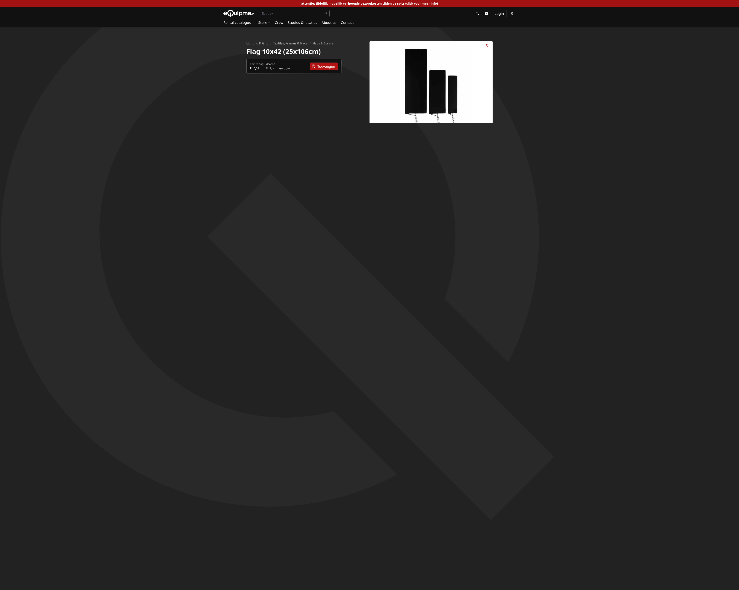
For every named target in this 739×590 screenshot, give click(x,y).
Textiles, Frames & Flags (290, 43)
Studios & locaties (302, 22)
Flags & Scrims (323, 43)
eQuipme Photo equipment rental (239, 13)
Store (262, 22)
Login (499, 13)
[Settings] (511, 13)
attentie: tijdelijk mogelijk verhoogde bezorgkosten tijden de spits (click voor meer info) (369, 3)
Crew (279, 22)
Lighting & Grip (257, 43)
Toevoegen (326, 66)
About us (329, 22)
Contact (347, 22)
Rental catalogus (237, 22)
